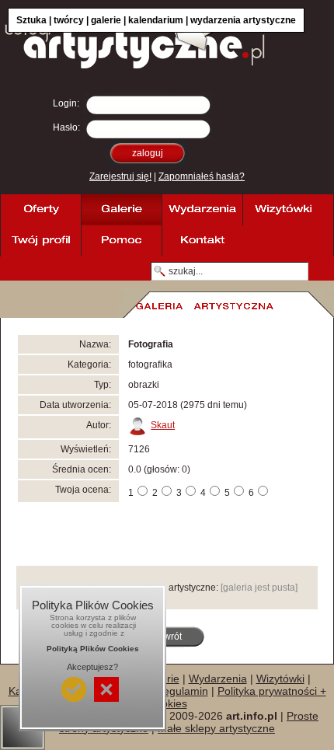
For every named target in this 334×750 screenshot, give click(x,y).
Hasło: (66, 127)
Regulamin (181, 691)
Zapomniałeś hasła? (201, 176)
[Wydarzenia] (202, 209)
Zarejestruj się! (120, 176)
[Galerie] (121, 209)
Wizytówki (280, 678)
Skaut (163, 425)
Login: (66, 103)
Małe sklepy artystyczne (216, 728)
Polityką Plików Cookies (93, 648)
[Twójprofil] (40, 240)
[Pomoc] (121, 240)
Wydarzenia (218, 678)
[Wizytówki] (282, 209)
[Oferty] (40, 209)
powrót (167, 636)
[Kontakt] (202, 240)
